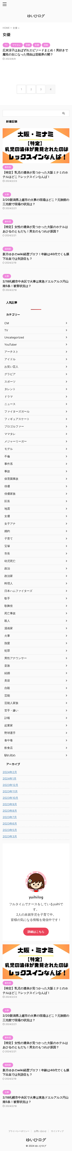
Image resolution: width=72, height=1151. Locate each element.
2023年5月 (10, 830)
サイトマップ (57, 1131)
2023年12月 (10, 785)
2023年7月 (10, 817)
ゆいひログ (36, 16)
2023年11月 (10, 791)
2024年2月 (10, 772)
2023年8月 (10, 810)
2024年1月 (9, 778)
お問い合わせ (40, 1131)
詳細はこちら (36, 931)
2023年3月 (10, 836)
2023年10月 (10, 798)
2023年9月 (10, 804)
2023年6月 (10, 823)
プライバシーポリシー (18, 1131)
